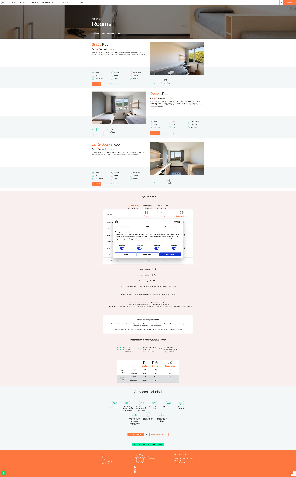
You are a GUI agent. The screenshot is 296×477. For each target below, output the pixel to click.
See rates (112, 49)
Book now (289, 2)
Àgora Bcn (22, 2)
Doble (103, 33)
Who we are (103, 454)
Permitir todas (170, 254)
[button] (281, 2)
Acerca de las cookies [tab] (171, 226)
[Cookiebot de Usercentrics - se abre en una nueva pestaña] (174, 222)
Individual (97, 33)
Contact (81, 2)
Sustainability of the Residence (108, 461)
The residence (12, 2)
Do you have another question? (111, 83)
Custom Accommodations (48, 2)
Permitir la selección (148, 254)
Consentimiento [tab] (125, 226)
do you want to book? (135, 434)
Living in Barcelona (63, 2)
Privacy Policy (104, 460)
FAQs (102, 456)
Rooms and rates (34, 2)
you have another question (158, 434)
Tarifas (118, 33)
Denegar (126, 254)
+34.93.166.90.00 (177, 460)
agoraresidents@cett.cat (179, 462)
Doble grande (110, 33)
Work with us (104, 458)
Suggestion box (105, 463)
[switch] (139, 248)
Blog (73, 2)
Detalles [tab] (148, 226)
